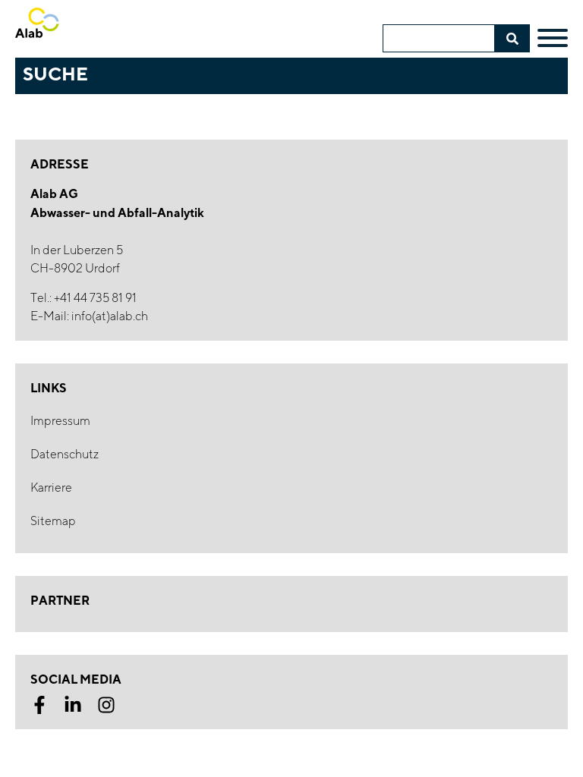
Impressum (60, 421)
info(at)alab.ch (109, 316)
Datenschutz (64, 454)
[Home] (61, 30)
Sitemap (53, 521)
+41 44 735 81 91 (95, 298)
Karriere (51, 487)
